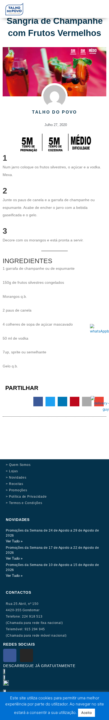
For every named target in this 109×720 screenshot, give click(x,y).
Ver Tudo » (14, 541)
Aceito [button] (86, 712)
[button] (74, 6)
